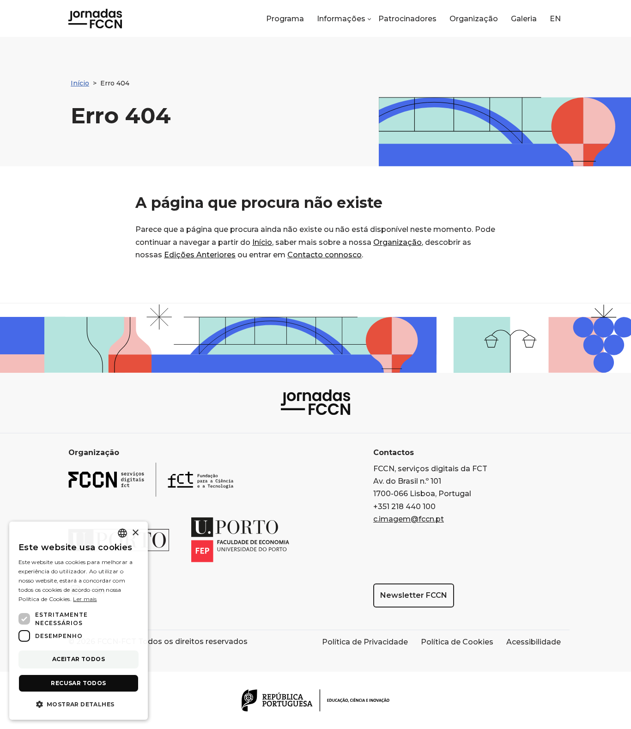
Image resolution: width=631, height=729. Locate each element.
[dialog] (78, 621)
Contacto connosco (324, 254)
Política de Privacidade (365, 642)
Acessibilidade (533, 642)
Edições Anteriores (200, 254)
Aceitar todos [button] (78, 659)
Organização (473, 18)
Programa (285, 18)
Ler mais (85, 598)
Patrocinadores (407, 18)
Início (80, 83)
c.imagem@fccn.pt (408, 519)
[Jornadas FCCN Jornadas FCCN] (95, 19)
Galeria (524, 18)
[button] (344, 19)
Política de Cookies (457, 642)
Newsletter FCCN (413, 595)
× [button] (135, 532)
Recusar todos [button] (78, 683)
